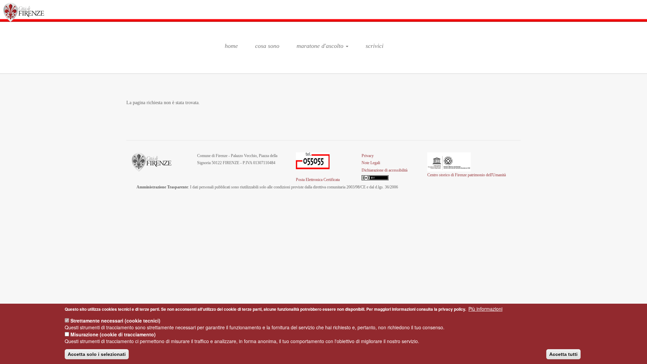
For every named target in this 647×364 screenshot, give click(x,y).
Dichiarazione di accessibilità (384, 170)
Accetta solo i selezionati (97, 354)
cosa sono (267, 45)
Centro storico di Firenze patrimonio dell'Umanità (466, 175)
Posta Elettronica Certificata (318, 179)
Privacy (368, 155)
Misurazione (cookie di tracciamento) (113, 334)
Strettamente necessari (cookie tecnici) (115, 320)
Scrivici (374, 45)
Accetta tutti (563, 354)
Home (231, 45)
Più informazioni (485, 308)
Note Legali (371, 162)
